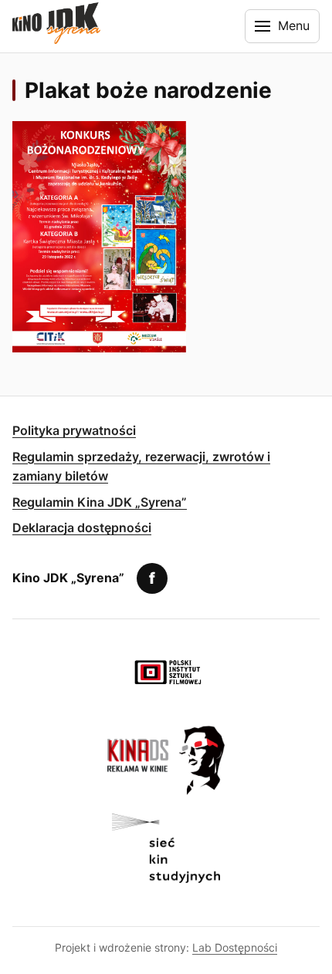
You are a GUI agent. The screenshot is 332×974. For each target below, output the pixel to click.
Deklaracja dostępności (81, 527)
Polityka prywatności (74, 430)
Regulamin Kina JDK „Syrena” (99, 502)
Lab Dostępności (234, 947)
